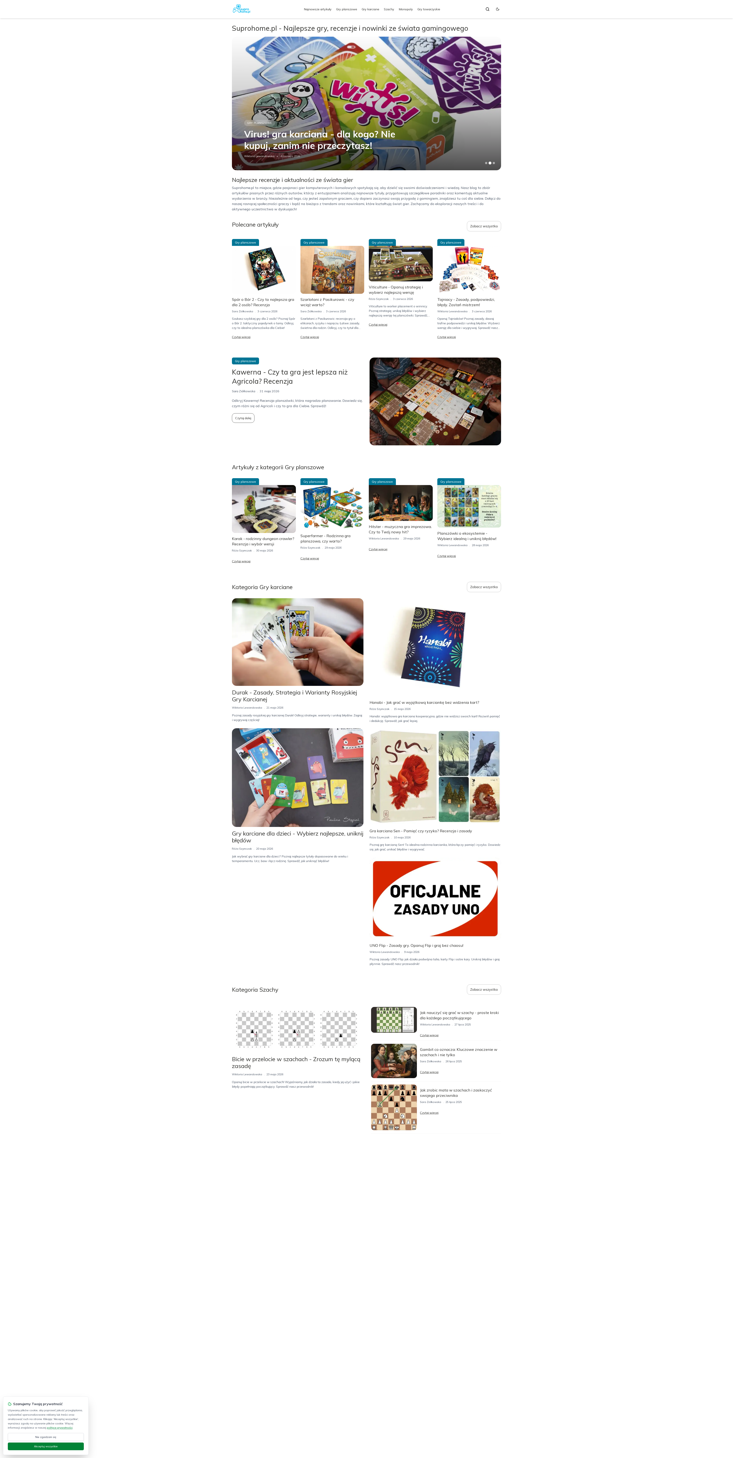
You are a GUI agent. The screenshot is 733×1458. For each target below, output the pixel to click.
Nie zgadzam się (45, 1437)
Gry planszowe (346, 9)
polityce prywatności (60, 1427)
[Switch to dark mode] (497, 9)
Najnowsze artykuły (318, 9)
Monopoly (406, 9)
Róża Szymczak (379, 299)
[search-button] (487, 9)
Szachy (389, 9)
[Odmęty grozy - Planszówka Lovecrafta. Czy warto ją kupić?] (366, 103)
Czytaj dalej (243, 418)
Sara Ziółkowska (242, 311)
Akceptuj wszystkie (46, 1446)
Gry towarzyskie (428, 9)
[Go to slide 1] (486, 163)
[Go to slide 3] (493, 163)
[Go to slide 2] (490, 163)
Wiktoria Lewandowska (259, 156)
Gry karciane (370, 9)
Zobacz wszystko (484, 226)
